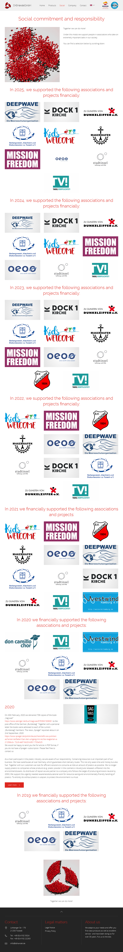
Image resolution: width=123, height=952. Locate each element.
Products (52, 5)
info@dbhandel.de (17, 943)
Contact (83, 5)
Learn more (12, 785)
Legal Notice (50, 927)
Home (42, 5)
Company (72, 5)
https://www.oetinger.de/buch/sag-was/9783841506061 (28, 721)
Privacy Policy (50, 931)
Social (62, 5)
